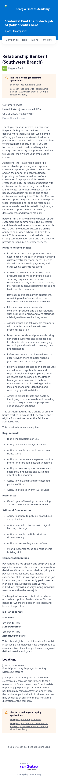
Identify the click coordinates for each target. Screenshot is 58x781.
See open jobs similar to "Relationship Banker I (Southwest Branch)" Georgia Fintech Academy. (29, 91)
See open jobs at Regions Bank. (25, 84)
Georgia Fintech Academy (32, 9)
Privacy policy (22, 774)
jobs (24, 39)
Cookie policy (35, 774)
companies (12, 39)
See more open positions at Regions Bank (29, 746)
